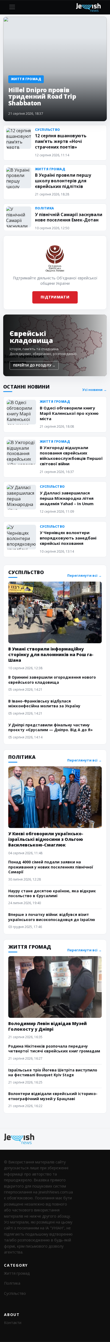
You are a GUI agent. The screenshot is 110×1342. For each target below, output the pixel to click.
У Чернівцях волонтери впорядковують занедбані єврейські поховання (68, 538)
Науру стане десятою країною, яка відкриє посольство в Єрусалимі (52, 893)
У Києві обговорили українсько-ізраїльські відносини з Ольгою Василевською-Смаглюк (45, 839)
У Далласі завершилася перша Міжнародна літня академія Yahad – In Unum (66, 498)
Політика (12, 1283)
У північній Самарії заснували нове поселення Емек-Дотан (68, 217)
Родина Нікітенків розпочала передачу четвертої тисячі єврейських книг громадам (54, 1048)
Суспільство (15, 1293)
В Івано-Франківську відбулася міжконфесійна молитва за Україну (44, 703)
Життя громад (17, 1273)
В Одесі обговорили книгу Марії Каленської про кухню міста (69, 413)
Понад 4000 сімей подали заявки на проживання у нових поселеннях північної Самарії (50, 866)
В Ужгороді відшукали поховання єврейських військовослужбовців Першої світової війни (71, 455)
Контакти (12, 1322)
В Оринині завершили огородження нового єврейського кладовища (52, 680)
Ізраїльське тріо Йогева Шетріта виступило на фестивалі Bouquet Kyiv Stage (52, 1072)
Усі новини (94, 389)
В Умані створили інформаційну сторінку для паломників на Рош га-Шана (50, 654)
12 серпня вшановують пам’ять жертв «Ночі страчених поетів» (61, 141)
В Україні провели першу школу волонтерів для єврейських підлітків (63, 180)
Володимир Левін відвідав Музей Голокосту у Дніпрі (47, 1026)
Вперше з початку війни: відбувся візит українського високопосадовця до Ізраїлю (51, 917)
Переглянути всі (84, 575)
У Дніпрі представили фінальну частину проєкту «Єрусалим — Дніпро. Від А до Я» (50, 727)
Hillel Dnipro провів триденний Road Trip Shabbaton (42, 97)
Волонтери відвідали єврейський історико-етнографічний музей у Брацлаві (52, 1096)
